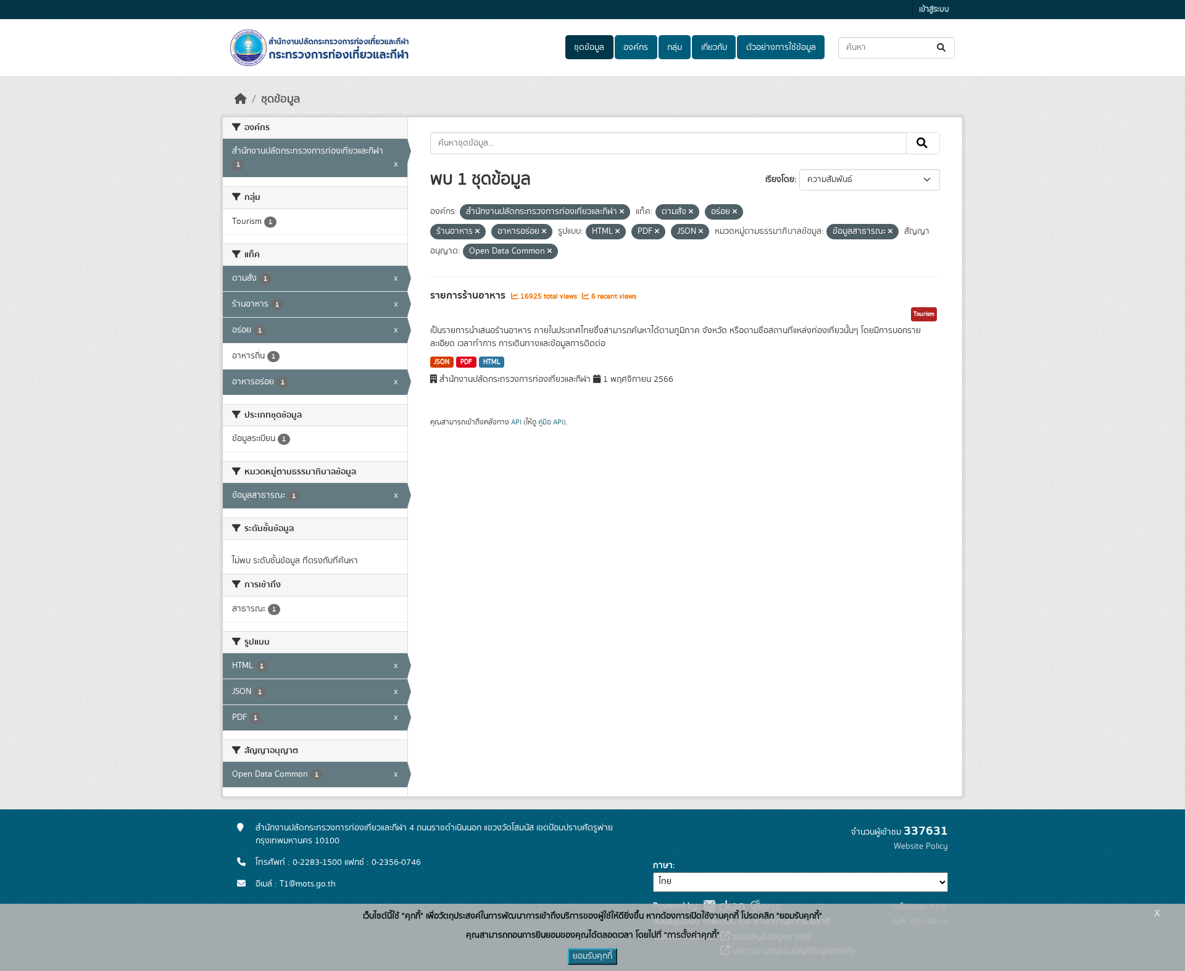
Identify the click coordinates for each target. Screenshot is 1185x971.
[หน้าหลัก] (241, 99)
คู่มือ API (550, 422)
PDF (466, 362)
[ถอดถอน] (622, 212)
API (516, 422)
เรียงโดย (779, 179)
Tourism (923, 314)
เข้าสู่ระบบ (934, 9)
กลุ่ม (674, 47)
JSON (441, 362)
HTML (492, 362)
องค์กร (635, 47)
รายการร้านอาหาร (469, 295)
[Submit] (942, 48)
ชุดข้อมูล (589, 47)
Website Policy (921, 846)
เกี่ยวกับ (714, 47)
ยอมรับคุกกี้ (592, 956)
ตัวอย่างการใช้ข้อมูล (781, 47)
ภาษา (663, 865)
